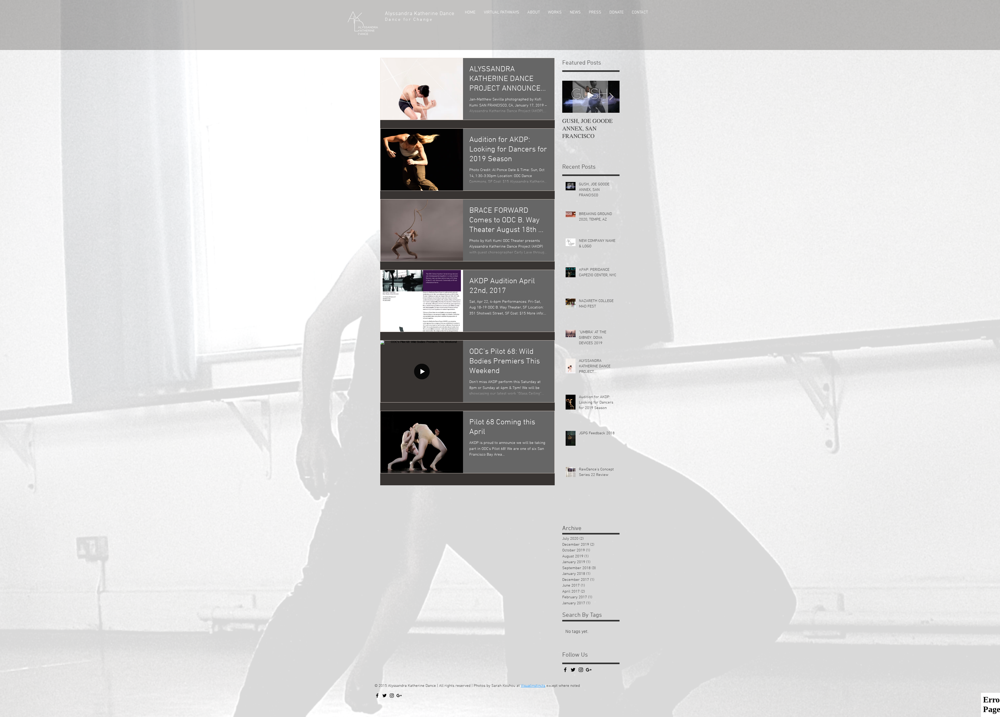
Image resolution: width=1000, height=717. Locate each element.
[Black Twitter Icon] (384, 695)
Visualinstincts (533, 685)
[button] (533, 12)
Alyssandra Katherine (412, 14)
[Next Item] (611, 97)
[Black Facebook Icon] (565, 670)
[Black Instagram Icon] (392, 695)
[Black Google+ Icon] (399, 695)
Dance (448, 14)
